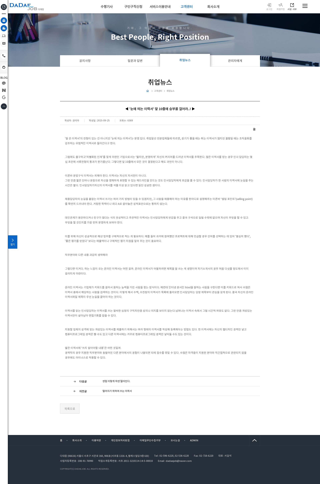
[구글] (4, 97)
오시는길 (175, 440)
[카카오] (4, 83)
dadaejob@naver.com (179, 460)
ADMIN (194, 440)
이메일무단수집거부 (150, 440)
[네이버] (4, 90)
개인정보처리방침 (120, 440)
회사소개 (77, 440)
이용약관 (96, 440)
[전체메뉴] (304, 6)
